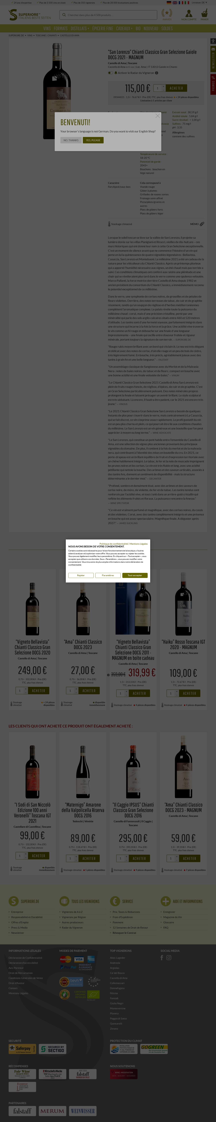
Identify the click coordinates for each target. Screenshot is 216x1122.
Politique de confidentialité (114, 543)
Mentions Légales (139, 543)
